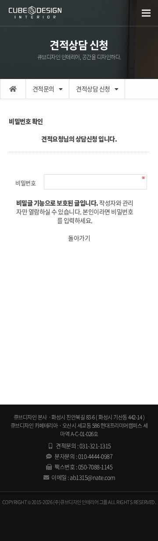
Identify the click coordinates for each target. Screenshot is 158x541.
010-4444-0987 (95, 456)
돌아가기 (79, 237)
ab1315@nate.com (92, 477)
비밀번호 (25, 183)
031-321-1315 (95, 445)
